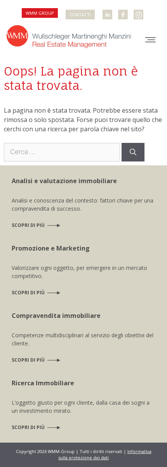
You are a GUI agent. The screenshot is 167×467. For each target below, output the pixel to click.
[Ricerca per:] (63, 151)
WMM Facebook (123, 11)
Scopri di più (28, 225)
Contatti (80, 14)
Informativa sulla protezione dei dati (104, 454)
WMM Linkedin (108, 11)
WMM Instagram (139, 11)
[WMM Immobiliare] (69, 35)
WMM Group (40, 13)
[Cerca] (133, 152)
